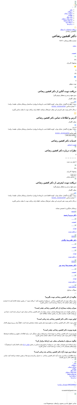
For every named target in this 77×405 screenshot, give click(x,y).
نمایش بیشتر (70, 177)
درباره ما (69, 24)
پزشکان (70, 11)
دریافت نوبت (72, 29)
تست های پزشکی (67, 19)
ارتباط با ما (69, 22)
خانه (71, 10)
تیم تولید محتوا (68, 20)
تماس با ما (26, 344)
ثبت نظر (73, 175)
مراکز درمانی (68, 13)
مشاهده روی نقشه (70, 135)
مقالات (70, 15)
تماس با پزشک (64, 29)
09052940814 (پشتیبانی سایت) (67, 384)
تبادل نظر (69, 17)
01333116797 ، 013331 (59, 106)
